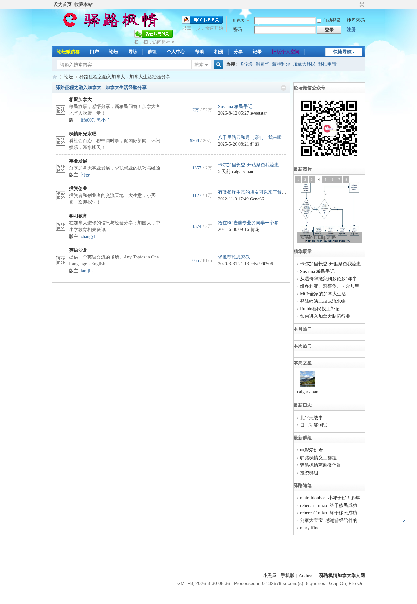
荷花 (254, 229)
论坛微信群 (68, 51)
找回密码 (356, 20)
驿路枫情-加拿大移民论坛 (54, 76)
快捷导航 (342, 51)
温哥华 (262, 64)
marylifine (309, 527)
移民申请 (327, 64)
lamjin (87, 270)
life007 (87, 120)
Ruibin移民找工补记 (320, 308)
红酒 (254, 144)
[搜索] (217, 64)
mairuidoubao (312, 497)
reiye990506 (261, 263)
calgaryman (242, 171)
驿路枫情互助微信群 (320, 465)
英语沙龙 (78, 250)
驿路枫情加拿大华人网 (342, 575)
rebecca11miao (313, 505)
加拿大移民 (304, 64)
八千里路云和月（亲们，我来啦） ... (255, 137)
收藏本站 (83, 4)
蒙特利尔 (281, 64)
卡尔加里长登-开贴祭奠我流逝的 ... (253, 164)
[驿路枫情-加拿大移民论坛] (107, 25)
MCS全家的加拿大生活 (323, 293)
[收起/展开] (283, 88)
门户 (94, 51)
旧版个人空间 (285, 51)
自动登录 (332, 20)
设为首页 (62, 4)
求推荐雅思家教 (234, 257)
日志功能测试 (313, 425)
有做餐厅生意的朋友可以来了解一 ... (255, 192)
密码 (237, 29)
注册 (351, 29)
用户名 (238, 20)
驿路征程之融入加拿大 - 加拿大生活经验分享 (101, 87)
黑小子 (103, 120)
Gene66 (257, 199)
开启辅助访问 (355, 4)
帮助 (199, 51)
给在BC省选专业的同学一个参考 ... (253, 222)
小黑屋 (270, 575)
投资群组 (309, 472)
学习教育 (78, 216)
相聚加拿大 (80, 99)
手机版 (288, 575)
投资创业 (78, 188)
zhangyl (88, 236)
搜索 (199, 64)
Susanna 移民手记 (235, 106)
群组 (152, 51)
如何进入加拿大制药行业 (325, 316)
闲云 (85, 174)
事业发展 (78, 161)
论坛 (113, 51)
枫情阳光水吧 (82, 133)
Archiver (307, 575)
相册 (218, 51)
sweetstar (258, 113)
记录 (257, 51)
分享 (238, 51)
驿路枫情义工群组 (318, 457)
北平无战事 (311, 417)
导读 (132, 51)
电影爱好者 (311, 450)
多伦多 (246, 64)
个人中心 (176, 51)
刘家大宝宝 (311, 520)
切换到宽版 (361, 4)
